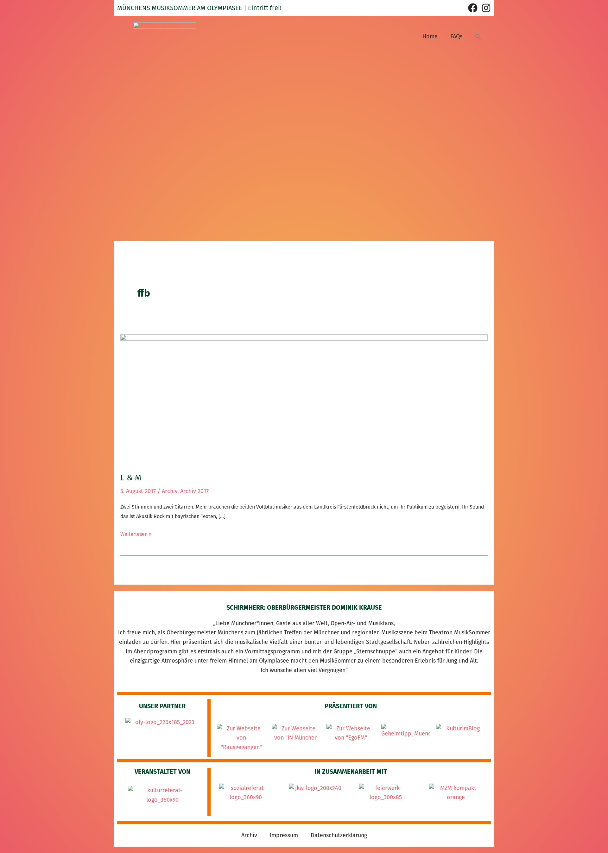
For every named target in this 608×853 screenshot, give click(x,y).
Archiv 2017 (194, 491)
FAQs (456, 36)
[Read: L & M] (304, 398)
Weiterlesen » (136, 533)
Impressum (284, 835)
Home (430, 36)
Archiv (169, 491)
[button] (478, 37)
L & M (130, 478)
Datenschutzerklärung (339, 835)
